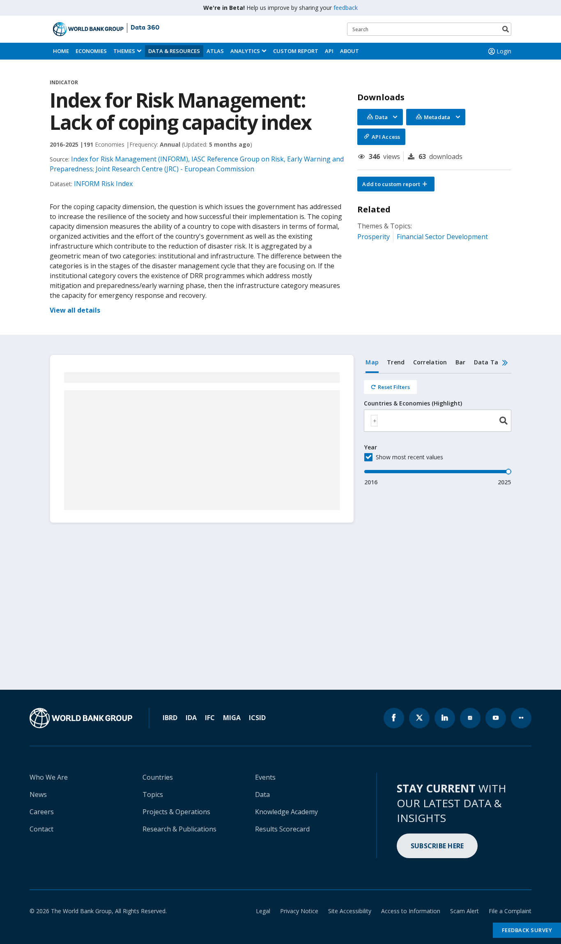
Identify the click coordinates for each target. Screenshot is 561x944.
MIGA (232, 717)
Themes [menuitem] (124, 51)
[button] (396, 184)
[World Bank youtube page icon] (496, 718)
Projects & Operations (176, 811)
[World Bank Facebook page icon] (394, 718)
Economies (91, 51)
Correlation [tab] (430, 362)
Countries (158, 777)
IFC (210, 717)
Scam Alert (464, 911)
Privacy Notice (299, 911)
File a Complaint (510, 911)
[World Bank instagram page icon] (470, 718)
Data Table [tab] (491, 362)
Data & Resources (174, 51)
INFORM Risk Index (103, 183)
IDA (191, 717)
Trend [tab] (396, 362)
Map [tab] (372, 362)
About (349, 51)
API (329, 51)
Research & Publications (179, 828)
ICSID (257, 717)
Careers (42, 811)
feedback (345, 8)
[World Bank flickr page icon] (521, 718)
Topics (153, 794)
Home (61, 51)
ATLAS (215, 51)
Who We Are (49, 777)
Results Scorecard (282, 828)
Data (262, 794)
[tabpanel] (437, 430)
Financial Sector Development (442, 236)
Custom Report (295, 51)
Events (265, 777)
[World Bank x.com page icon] (419, 718)
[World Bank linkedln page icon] (445, 718)
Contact (41, 828)
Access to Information (410, 911)
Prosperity (373, 236)
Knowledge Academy (286, 811)
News (38, 794)
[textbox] (374, 420)
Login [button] (504, 51)
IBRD (170, 717)
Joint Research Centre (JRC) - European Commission (175, 168)
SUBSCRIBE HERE (437, 845)
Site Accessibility (349, 911)
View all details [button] (75, 310)
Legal (263, 911)
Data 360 (145, 28)
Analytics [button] (245, 51)
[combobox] (437, 421)
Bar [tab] (460, 362)
